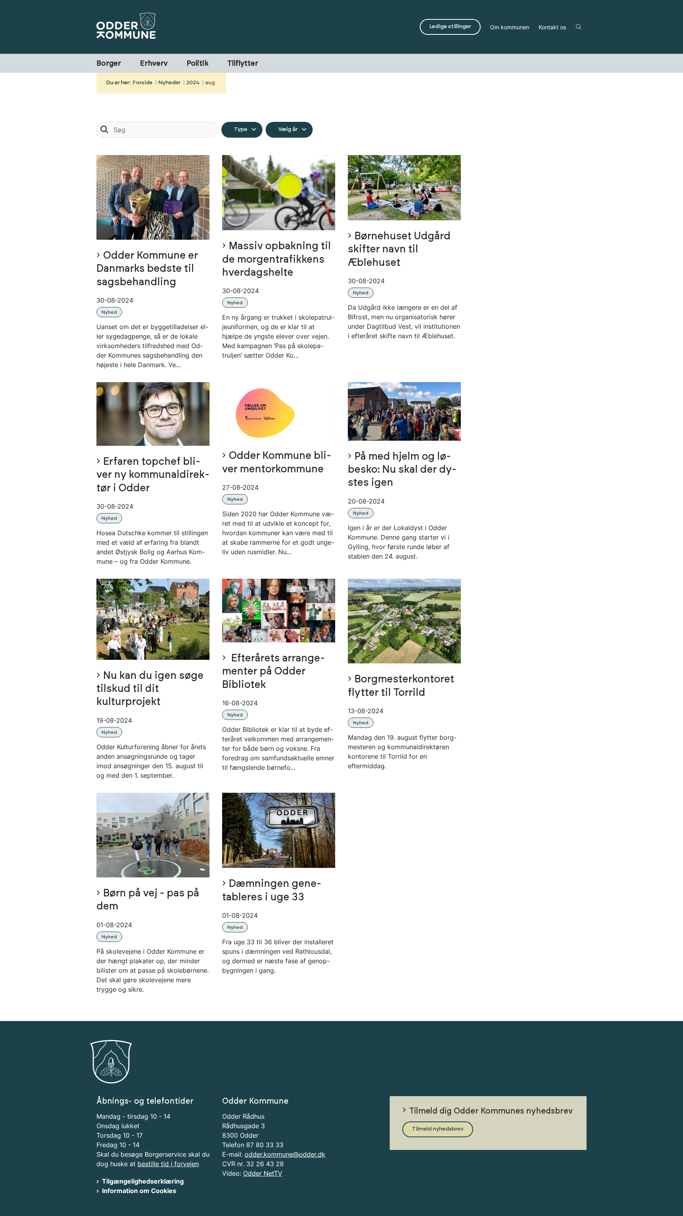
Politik (197, 63)
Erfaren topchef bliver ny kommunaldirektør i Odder (152, 475)
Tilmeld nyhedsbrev (438, 1129)
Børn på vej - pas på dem (147, 899)
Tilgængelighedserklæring (143, 1181)
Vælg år (288, 129)
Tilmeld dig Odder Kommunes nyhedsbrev (491, 1111)
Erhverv (154, 63)
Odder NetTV (262, 1173)
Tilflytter (242, 63)
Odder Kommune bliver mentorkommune (276, 462)
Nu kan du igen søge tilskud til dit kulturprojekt (150, 689)
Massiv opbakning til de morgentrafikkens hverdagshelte (276, 259)
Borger (108, 63)
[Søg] (104, 130)
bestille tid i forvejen (168, 1164)
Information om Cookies (139, 1191)
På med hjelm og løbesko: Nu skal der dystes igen (402, 470)
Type (240, 129)
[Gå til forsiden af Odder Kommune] (255, 27)
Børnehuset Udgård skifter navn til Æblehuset (399, 249)
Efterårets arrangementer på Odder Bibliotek (273, 671)
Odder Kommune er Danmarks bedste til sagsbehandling (147, 269)
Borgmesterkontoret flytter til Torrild (401, 685)
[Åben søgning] (579, 27)
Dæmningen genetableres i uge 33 (271, 890)
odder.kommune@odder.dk (285, 1154)
